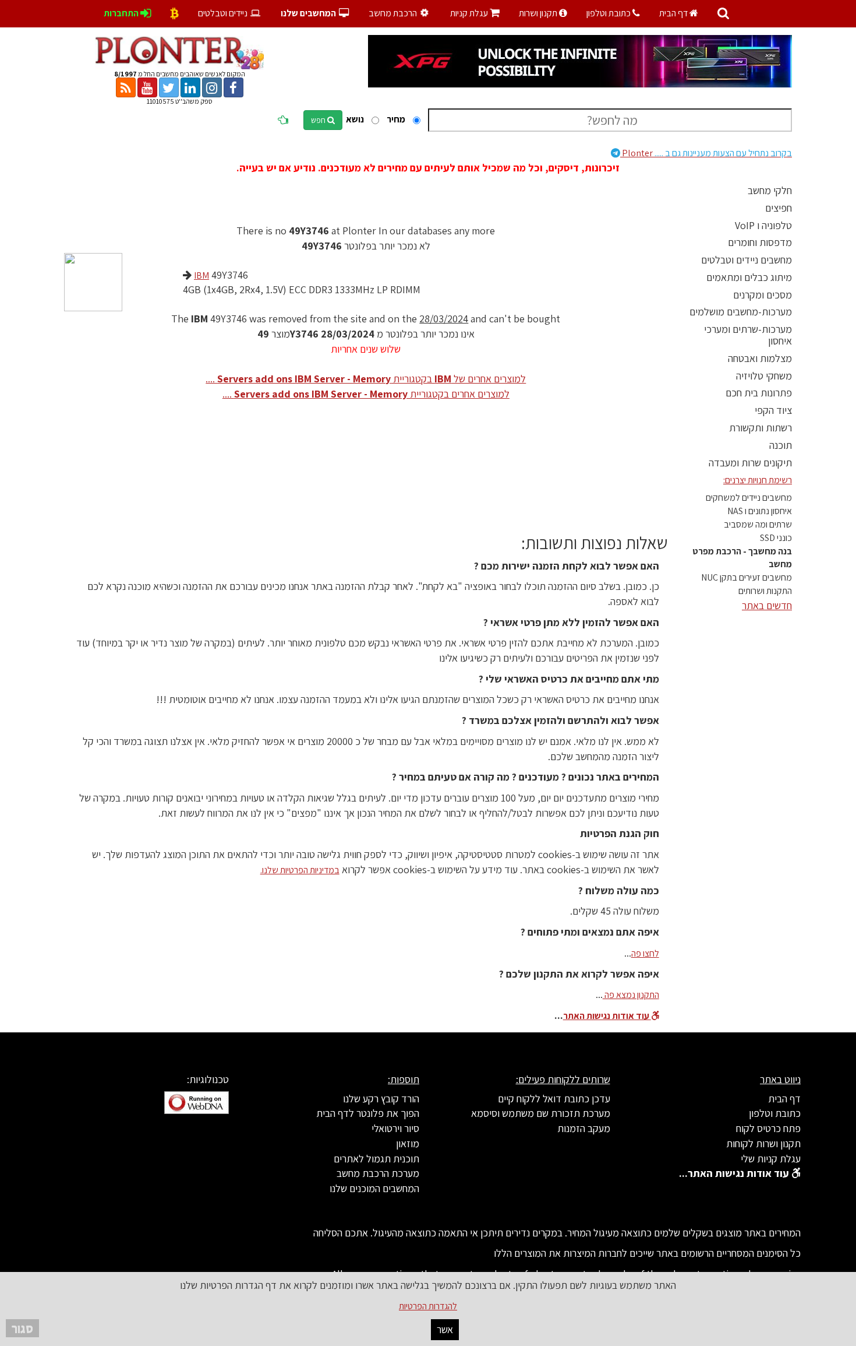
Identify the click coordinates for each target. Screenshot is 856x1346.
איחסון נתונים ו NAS (759, 511)
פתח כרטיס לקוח (768, 1128)
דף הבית (674, 13)
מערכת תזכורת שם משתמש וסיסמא (540, 1113)
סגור (22, 1328)
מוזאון (407, 1143)
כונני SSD (776, 538)
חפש (319, 120)
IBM (201, 275)
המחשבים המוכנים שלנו (374, 1188)
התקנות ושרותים (765, 591)
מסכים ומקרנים (762, 294)
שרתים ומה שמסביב (758, 524)
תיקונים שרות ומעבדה (750, 462)
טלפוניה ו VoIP (763, 225)
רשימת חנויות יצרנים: (757, 480)
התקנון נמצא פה (631, 995)
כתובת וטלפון (609, 13)
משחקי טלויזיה (764, 375)
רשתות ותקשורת (760, 427)
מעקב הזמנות (583, 1128)
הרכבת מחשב (394, 13)
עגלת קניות (475, 13)
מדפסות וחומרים (760, 242)
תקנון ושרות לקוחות (763, 1143)
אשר (445, 1329)
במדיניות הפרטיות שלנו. (299, 870)
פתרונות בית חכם (759, 392)
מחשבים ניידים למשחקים (749, 497)
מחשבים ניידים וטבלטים (746, 259)
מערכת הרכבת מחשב (378, 1173)
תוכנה (780, 445)
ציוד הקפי (773, 410)
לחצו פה (645, 953)
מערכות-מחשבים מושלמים (740, 311)
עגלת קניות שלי (771, 1158)
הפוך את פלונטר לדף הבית (367, 1113)
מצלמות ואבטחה (760, 358)
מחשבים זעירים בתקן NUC (746, 577)
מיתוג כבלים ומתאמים (749, 277)
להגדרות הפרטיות (428, 1306)
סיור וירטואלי (395, 1128)
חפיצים (778, 208)
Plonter (706, 153)
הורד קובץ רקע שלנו (381, 1098)
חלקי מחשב (770, 190)
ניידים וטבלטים (223, 13)
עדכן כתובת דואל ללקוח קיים (554, 1098)
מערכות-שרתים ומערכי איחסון (748, 334)
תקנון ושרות (539, 13)
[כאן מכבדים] (174, 13)
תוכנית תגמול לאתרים (376, 1158)
